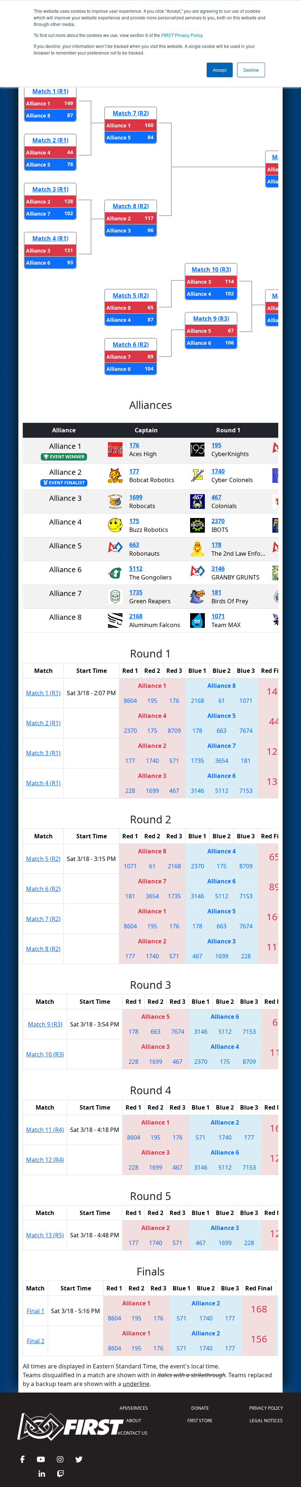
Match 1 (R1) (50, 91)
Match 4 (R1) (50, 238)
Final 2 (35, 1341)
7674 (246, 731)
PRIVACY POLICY (266, 1408)
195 (216, 445)
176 (134, 445)
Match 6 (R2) (131, 344)
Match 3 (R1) (50, 189)
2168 (135, 616)
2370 (218, 521)
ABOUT (133, 1420)
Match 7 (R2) (131, 113)
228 (130, 791)
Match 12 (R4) (45, 1160)
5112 (135, 568)
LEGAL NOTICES (266, 1420)
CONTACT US (134, 1433)
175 (134, 521)
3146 (218, 568)
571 (174, 761)
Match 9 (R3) (211, 318)
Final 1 (35, 1311)
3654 (221, 761)
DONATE (200, 1408)
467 (216, 497)
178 (216, 545)
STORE (200, 1420)
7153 (246, 791)
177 (134, 471)
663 (134, 545)
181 (216, 592)
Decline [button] (251, 70)
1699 (135, 497)
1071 (218, 616)
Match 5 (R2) (131, 295)
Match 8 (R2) (131, 206)
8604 (130, 701)
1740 (218, 471)
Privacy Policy (181, 35)
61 (221, 701)
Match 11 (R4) (45, 1130)
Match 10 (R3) (211, 269)
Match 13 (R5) (45, 1235)
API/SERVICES (134, 1408)
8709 (174, 731)
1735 (135, 592)
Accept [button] (219, 70)
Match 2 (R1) (50, 140)
